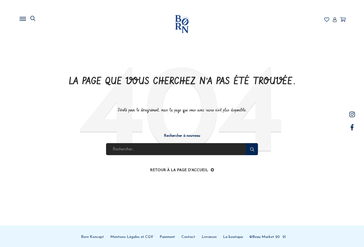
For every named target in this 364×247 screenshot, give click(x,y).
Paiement (167, 237)
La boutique (233, 237)
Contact (188, 237)
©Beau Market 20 (264, 237)
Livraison (209, 237)
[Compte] (335, 20)
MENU (50, 17)
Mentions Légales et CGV (131, 237)
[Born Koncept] (182, 24)
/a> (352, 114)
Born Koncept (92, 237)
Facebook (352, 127)
